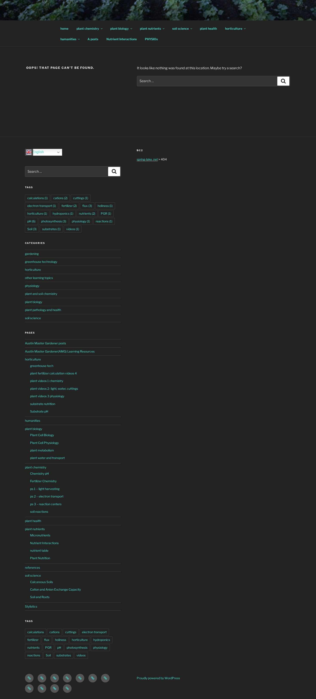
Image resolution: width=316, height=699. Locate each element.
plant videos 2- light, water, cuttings (54, 388)
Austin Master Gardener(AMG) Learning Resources (60, 351)
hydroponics (63, 213)
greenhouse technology (41, 261)
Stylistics (31, 606)
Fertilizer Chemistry (43, 481)
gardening (32, 254)
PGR (106, 213)
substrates (51, 229)
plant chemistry (88, 28)
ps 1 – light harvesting (45, 489)
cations (60, 198)
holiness (105, 206)
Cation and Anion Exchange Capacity (55, 589)
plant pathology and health (43, 310)
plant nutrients (150, 28)
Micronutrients (40, 535)
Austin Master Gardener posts (45, 343)
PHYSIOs (151, 39)
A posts (92, 39)
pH (31, 221)
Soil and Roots (39, 597)
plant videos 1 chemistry (46, 381)
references (32, 567)
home (64, 28)
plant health (208, 28)
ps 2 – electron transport (46, 496)
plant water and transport (47, 458)
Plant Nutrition (40, 558)
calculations (37, 198)
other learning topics (39, 278)
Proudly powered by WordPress (158, 678)
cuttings (80, 198)
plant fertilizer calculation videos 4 (53, 373)
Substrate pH (39, 411)
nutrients (87, 213)
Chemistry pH (39, 473)
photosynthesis (53, 221)
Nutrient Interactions (121, 39)
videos (72, 229)
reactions (104, 221)
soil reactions (39, 511)
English (37, 152)
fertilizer (69, 206)
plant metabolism (42, 450)
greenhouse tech (41, 366)
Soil (32, 229)
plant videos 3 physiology (47, 396)
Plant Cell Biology (42, 435)
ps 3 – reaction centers (45, 504)
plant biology (119, 28)
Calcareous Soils (41, 582)
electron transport (41, 206)
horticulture (233, 28)
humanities (68, 39)
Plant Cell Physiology (44, 443)
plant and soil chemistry (41, 294)
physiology (81, 221)
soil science (180, 28)
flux (87, 206)
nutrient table (39, 550)
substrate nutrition (42, 404)
